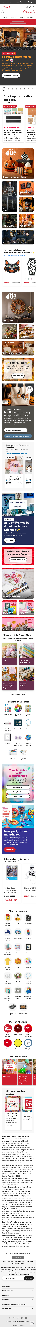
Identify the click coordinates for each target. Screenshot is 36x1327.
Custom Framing (6, 2)
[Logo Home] (6, 7)
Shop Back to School (11, 81)
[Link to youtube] (26, 1317)
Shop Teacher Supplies (12, 75)
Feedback (19, 1257)
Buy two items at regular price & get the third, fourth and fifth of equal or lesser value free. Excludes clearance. (17, 1244)
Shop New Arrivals (18, 560)
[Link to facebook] (9, 1317)
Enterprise (31, 2)
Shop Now (10, 540)
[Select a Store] (27, 7)
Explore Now (18, 376)
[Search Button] (4, 12)
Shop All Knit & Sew (18, 694)
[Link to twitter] (22, 1317)
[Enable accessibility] (32, 1323)
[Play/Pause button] (3, 89)
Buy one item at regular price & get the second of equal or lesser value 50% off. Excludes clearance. (18, 1211)
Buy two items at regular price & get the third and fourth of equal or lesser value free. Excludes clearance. (17, 1237)
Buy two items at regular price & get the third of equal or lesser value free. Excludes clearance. (17, 1231)
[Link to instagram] (13, 1317)
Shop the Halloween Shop (15, 430)
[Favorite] (21, 457)
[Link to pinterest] (18, 1317)
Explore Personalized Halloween (18, 436)
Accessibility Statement (18, 1325)
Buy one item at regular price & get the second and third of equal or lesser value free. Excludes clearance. (17, 1224)
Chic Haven (9, 481)
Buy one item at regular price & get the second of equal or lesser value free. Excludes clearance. (18, 1218)
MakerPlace (19, 2)
